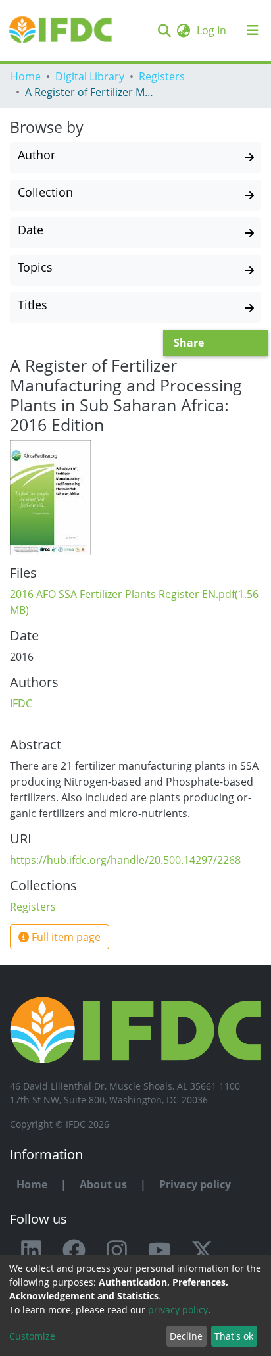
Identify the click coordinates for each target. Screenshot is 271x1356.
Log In (213, 30)
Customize (32, 1336)
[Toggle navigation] (252, 30)
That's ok (233, 1336)
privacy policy (178, 1309)
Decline (186, 1336)
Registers (162, 76)
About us (103, 1184)
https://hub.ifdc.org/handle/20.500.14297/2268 (125, 860)
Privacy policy (195, 1184)
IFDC (21, 703)
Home (26, 76)
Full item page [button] (65, 937)
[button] (183, 30)
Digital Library (89, 76)
